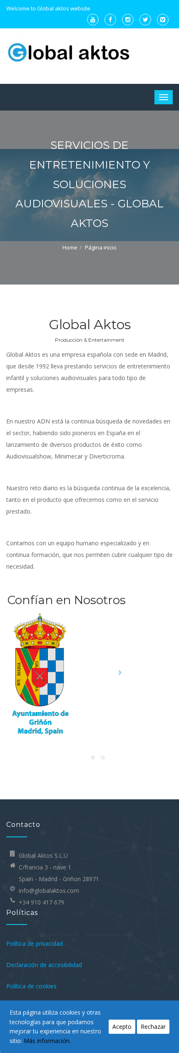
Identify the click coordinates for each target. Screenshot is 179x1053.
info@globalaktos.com (49, 890)
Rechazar (153, 1026)
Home (69, 247)
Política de (20, 943)
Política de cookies (31, 986)
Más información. (47, 1041)
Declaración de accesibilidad (44, 965)
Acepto (122, 1026)
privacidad (49, 943)
